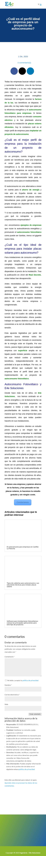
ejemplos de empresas (31, 225)
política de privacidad (30, 680)
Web (6, 704)
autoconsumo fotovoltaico (29, 232)
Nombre (8, 685)
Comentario (10, 657)
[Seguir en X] (22, 71)
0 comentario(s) (24, 63)
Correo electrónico (12, 695)
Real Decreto (35, 275)
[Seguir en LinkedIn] (30, 71)
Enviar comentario (35, 714)
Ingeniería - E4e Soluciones (30, 853)
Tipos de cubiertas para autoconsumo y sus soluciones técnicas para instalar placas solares (23, 584)
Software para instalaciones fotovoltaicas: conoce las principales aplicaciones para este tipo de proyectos (22, 622)
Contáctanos (23, 502)
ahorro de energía (30, 190)
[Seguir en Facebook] (14, 71)
